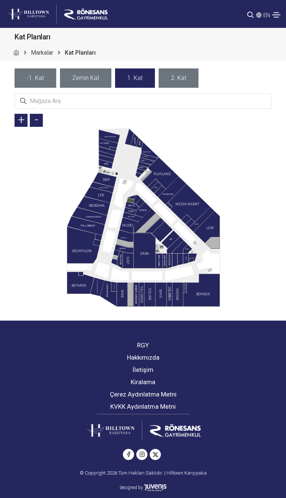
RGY (143, 345)
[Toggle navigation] (276, 14)
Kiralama (143, 382)
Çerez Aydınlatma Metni (143, 394)
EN (266, 15)
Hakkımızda (143, 357)
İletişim (143, 369)
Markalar (42, 52)
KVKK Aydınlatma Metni (143, 406)
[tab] (35, 78)
